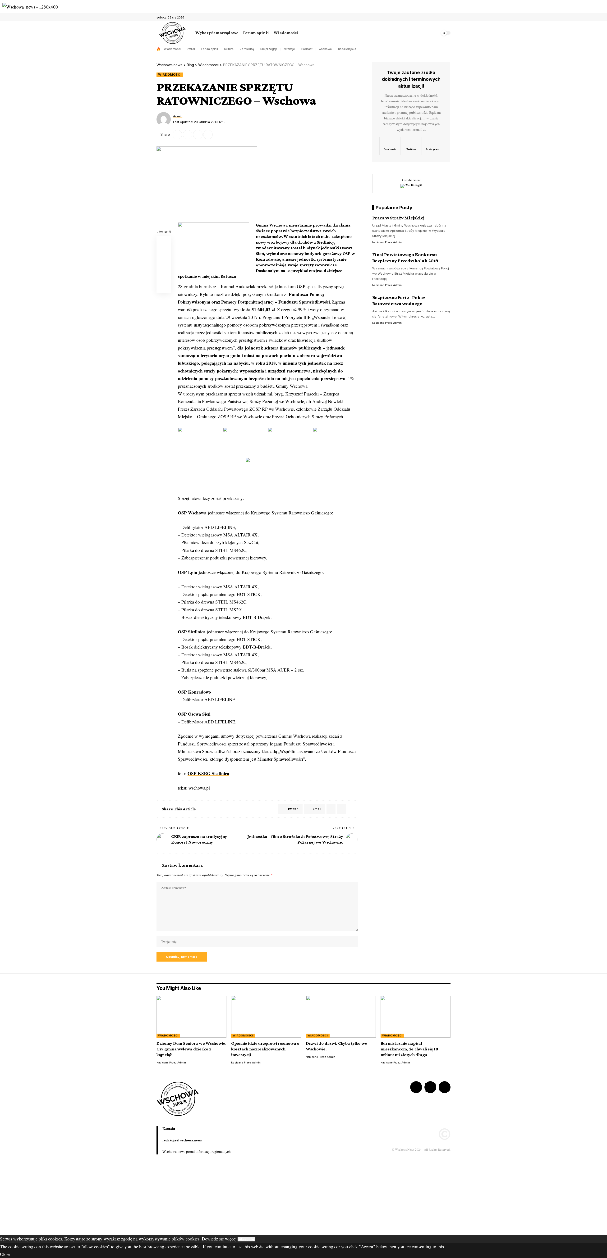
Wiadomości (172, 49)
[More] (218, 134)
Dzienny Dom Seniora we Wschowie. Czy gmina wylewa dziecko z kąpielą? (191, 1049)
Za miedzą (247, 49)
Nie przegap (268, 49)
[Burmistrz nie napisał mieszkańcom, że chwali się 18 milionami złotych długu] (416, 1017)
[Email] (187, 134)
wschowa (325, 49)
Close (5, 1254)
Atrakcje (289, 49)
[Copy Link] (197, 134)
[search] (435, 33)
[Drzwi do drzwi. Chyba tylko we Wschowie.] (341, 1017)
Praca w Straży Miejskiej (398, 218)
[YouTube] (446, 17)
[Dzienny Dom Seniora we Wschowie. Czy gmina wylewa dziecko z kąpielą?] (191, 1017)
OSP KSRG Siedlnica (208, 773)
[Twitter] (441, 17)
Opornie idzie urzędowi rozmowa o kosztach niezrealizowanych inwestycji (265, 1049)
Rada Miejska (347, 49)
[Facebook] (436, 17)
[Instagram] (432, 146)
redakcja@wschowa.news (182, 1140)
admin (177, 116)
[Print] (208, 134)
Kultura (228, 49)
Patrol (191, 49)
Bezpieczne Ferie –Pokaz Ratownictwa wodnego (398, 300)
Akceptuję (246, 1239)
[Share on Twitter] (177, 134)
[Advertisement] (142, 1202)
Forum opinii (209, 49)
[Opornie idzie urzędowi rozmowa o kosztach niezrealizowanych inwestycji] (266, 1017)
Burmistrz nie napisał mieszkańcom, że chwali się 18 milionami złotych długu (409, 1049)
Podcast (307, 49)
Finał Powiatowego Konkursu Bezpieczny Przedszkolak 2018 (405, 257)
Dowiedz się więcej (219, 1239)
